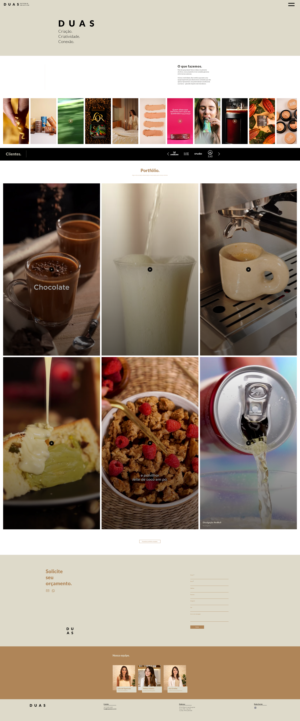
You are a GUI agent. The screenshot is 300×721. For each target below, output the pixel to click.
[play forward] (219, 154)
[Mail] (255, 707)
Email (191, 581)
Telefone (192, 588)
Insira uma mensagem (195, 614)
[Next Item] (292, 121)
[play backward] (168, 154)
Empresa (192, 594)
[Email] (47, 590)
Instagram (192, 600)
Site (191, 607)
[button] (291, 4)
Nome (191, 575)
